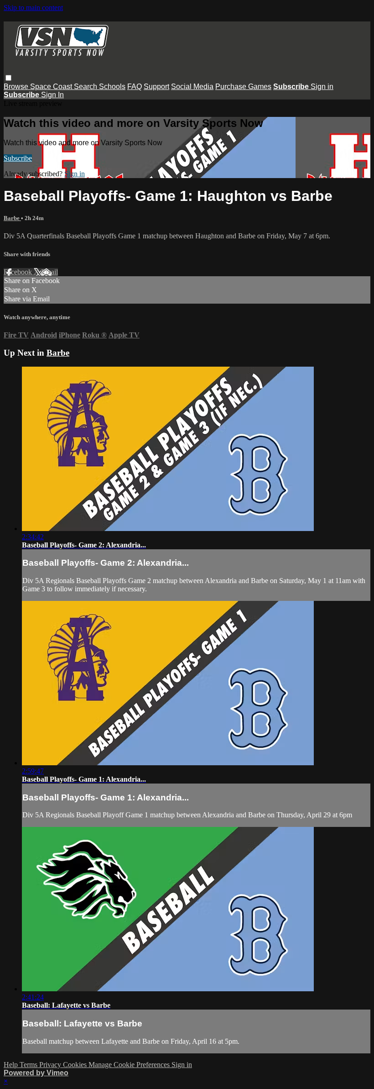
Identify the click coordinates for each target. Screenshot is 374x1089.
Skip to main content (33, 7)
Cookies (75, 1064)
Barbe (12, 218)
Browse (17, 86)
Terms (29, 1064)
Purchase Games (243, 86)
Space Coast (52, 86)
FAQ (134, 86)
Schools (112, 86)
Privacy (51, 1064)
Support (156, 86)
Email (49, 272)
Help (12, 1064)
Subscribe (18, 158)
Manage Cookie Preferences (129, 1064)
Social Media (192, 86)
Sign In (52, 95)
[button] (8, 78)
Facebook (19, 272)
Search (86, 86)
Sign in (322, 86)
